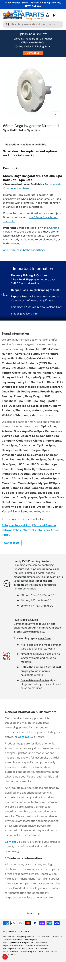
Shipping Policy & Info (24, 313)
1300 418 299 (43, 936)
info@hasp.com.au (25, 936)
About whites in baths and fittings (24, 250)
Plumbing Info (31, 939)
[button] (54, 15)
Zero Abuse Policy (11, 954)
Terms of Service (44, 525)
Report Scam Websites (13, 945)
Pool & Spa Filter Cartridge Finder (18, 942)
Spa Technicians (43, 948)
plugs (27, 644)
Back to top (33, 913)
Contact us (12, 842)
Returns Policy (11, 530)
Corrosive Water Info (12, 939)
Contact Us (33, 52)
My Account (8, 936)
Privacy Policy (42, 942)
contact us (25, 737)
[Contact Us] (5, 957)
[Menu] (61, 15)
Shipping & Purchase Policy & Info (18, 948)
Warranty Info (32, 530)
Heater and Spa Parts (19, 931)
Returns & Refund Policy (37, 945)
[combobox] (33, 24)
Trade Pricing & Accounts (32, 951)
